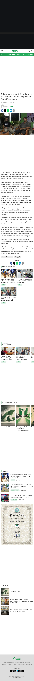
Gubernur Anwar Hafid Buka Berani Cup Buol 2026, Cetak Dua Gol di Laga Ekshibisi (21, 486)
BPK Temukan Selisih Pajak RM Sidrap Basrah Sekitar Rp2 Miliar (21, 610)
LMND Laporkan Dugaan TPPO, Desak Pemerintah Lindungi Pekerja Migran (7, 359)
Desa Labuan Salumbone (7, 257)
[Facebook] (2, 110)
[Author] (2, 106)
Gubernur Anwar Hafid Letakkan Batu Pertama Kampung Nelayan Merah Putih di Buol (8, 281)
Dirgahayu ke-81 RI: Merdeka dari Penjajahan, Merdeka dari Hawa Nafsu (22, 429)
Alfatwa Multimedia (17, 677)
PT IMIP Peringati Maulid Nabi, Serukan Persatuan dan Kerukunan (24, 280)
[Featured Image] (17, 134)
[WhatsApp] (8, 110)
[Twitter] (5, 110)
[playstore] (20, 671)
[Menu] (2, 51)
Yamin (11, 106)
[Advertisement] (17, 17)
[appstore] (13, 671)
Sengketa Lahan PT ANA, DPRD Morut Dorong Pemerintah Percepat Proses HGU (8, 300)
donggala (17, 257)
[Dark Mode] (29, 51)
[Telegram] (11, 110)
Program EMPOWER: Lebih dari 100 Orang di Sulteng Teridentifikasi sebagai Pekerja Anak (21, 601)
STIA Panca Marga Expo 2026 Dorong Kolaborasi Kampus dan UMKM (21, 496)
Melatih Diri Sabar (6, 427)
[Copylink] (14, 110)
